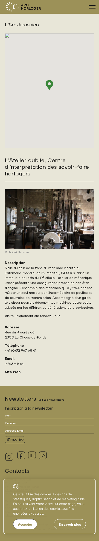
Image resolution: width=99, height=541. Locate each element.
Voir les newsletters (51, 400)
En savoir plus (70, 524)
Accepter (25, 524)
